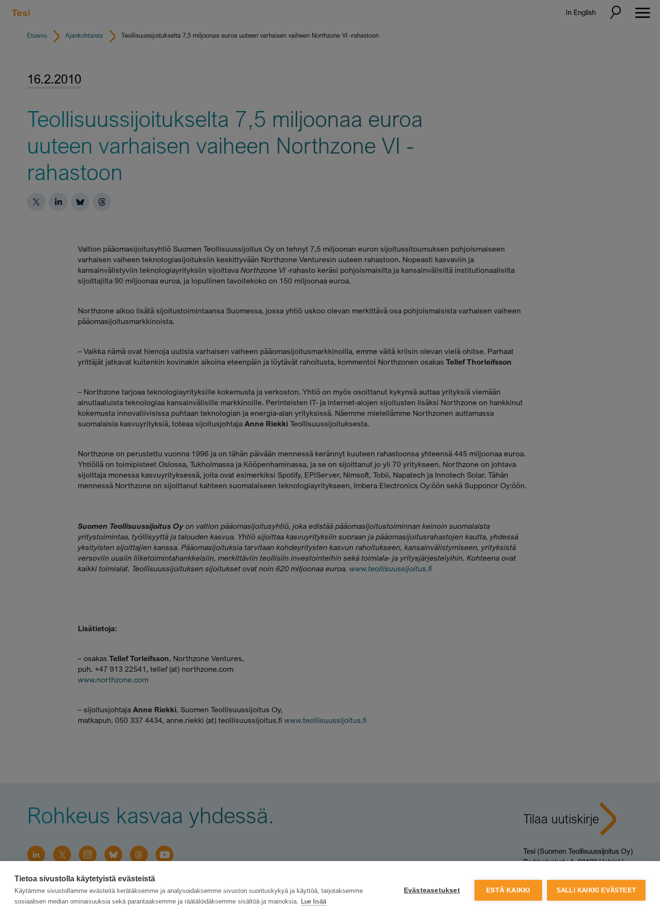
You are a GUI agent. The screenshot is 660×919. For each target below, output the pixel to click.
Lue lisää (313, 901)
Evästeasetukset (432, 890)
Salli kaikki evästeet (596, 890)
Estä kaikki (508, 890)
